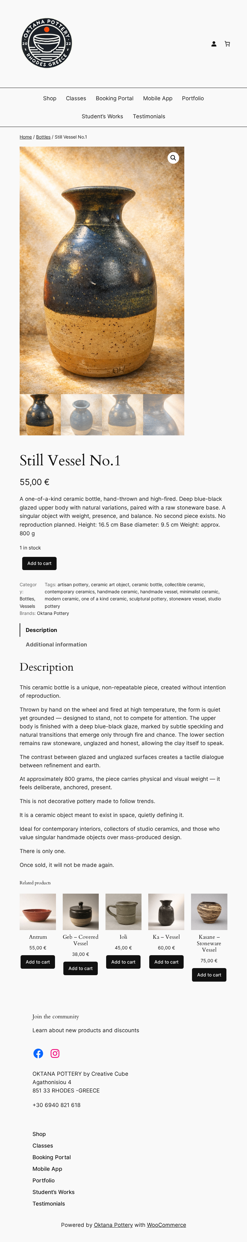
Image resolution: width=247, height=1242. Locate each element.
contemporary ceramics (70, 591)
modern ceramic (62, 598)
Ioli (123, 937)
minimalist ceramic (199, 591)
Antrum (38, 937)
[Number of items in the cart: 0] (227, 44)
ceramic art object (110, 584)
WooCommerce (166, 1225)
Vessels (27, 606)
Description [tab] (41, 630)
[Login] (214, 44)
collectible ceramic (184, 584)
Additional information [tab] (56, 644)
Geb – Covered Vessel (80, 940)
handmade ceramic (117, 591)
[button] (173, 158)
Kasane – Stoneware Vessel (209, 943)
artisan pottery (73, 584)
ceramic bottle (147, 584)
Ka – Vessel (166, 937)
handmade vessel (158, 591)
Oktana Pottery (53, 613)
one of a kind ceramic (104, 598)
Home (26, 137)
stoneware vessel (187, 598)
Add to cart (39, 563)
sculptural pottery (148, 598)
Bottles (43, 137)
